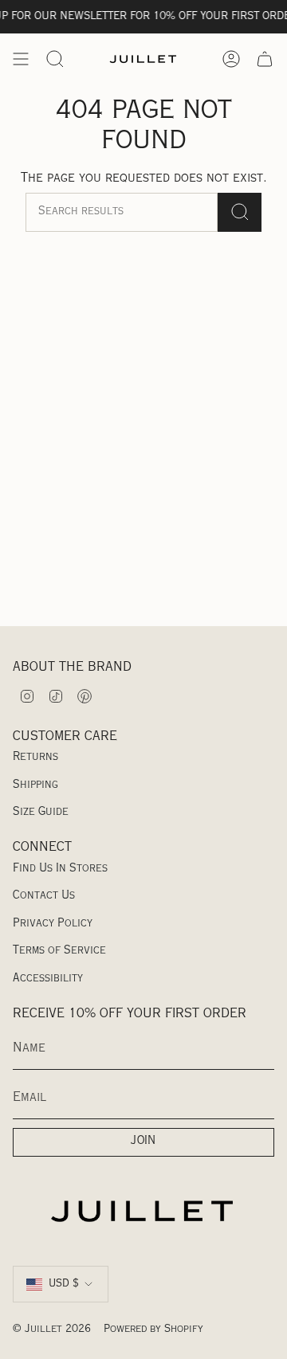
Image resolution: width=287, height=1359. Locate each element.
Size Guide (41, 812)
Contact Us (44, 896)
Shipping (35, 785)
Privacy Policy (52, 924)
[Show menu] (21, 59)
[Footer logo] (143, 1211)
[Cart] (264, 59)
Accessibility (48, 979)
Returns (35, 757)
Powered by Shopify (153, 1329)
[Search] (239, 212)
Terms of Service (59, 951)
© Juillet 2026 (52, 1329)
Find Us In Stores (60, 869)
